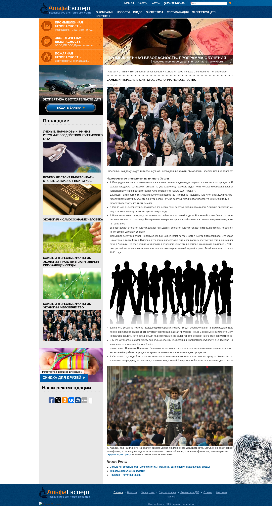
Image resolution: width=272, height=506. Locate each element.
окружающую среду (119, 454)
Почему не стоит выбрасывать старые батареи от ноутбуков (68, 179)
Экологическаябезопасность (68, 39)
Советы (142, 2)
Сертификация (178, 12)
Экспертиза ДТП (203, 12)
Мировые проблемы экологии (127, 471)
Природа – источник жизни (125, 475)
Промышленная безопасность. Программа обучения (167, 58)
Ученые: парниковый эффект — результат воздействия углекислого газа (73, 135)
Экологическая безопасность (145, 71)
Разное (171, 496)
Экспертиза (154, 12)
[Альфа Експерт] (64, 8)
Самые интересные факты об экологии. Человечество (67, 305)
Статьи (156, 2)
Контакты (103, 16)
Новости (123, 12)
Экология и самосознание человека (73, 219)
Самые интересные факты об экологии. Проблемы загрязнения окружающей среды (160, 466)
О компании (104, 12)
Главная (129, 2)
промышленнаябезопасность (69, 24)
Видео (137, 12)
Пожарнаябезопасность (68, 55)
